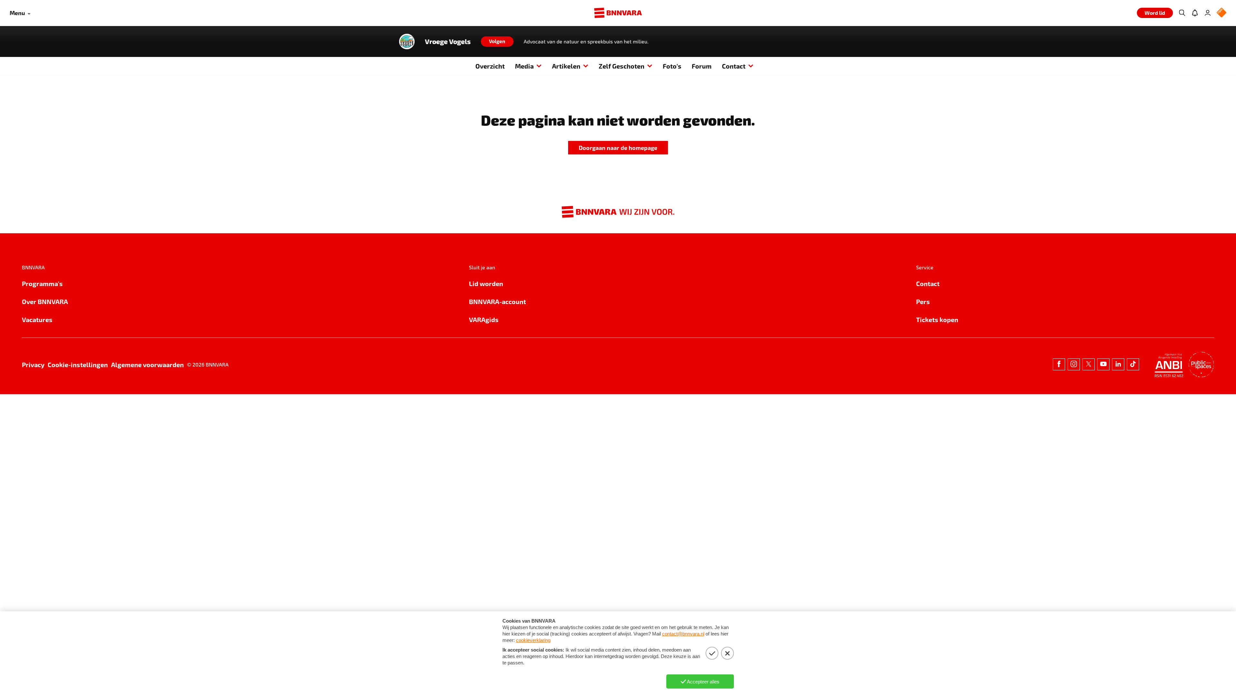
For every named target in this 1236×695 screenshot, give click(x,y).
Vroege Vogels (448, 41)
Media (524, 66)
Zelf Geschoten (621, 66)
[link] (618, 148)
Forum (702, 66)
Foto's (672, 66)
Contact (733, 66)
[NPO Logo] (1221, 13)
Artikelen (566, 66)
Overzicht (490, 66)
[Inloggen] (1208, 13)
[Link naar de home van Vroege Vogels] (407, 41)
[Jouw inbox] (1195, 13)
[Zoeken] (1182, 13)
